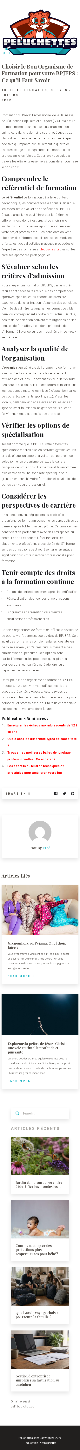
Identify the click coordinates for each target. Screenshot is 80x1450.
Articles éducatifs (25, 90)
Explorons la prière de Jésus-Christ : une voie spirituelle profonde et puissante (37, 1047)
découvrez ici (49, 249)
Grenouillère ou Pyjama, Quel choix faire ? (37, 945)
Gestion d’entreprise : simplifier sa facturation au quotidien (37, 1380)
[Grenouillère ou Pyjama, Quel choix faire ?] (40, 910)
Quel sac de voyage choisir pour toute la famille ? (37, 1314)
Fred (7, 100)
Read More (19, 976)
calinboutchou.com (24, 1406)
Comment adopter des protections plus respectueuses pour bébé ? (37, 1249)
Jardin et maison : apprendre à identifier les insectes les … (39, 1184)
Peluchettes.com (28, 1437)
